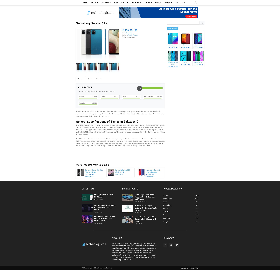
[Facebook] (165, 245)
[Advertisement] (120, 155)
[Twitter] (177, 245)
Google (165, 221)
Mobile (158, 3)
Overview (81, 79)
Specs (90, 79)
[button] (195, 2)
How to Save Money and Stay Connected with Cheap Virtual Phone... (145, 219)
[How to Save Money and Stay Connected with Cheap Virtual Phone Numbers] (127, 219)
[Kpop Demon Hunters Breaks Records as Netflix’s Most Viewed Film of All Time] (87, 219)
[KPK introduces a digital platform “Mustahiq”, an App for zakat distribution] (127, 208)
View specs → (89, 176)
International (133, 3)
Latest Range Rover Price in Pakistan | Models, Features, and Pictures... (145, 197)
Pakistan (105, 3)
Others (167, 3)
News (85, 3)
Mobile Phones (133, 35)
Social (147, 3)
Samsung (104, 165)
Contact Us (180, 3)
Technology (167, 205)
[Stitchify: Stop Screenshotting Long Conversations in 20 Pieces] (87, 208)
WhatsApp (166, 218)
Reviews (98, 79)
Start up (118, 3)
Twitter (165, 208)
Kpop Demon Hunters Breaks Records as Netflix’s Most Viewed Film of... (104, 218)
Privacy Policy (194, 268)
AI (163, 215)
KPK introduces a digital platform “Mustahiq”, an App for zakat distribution (146, 208)
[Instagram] (171, 245)
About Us (95, 3)
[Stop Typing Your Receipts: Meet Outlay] (87, 197)
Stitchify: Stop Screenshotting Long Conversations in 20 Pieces (105, 207)
